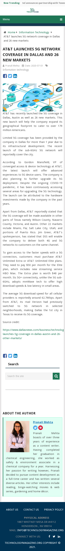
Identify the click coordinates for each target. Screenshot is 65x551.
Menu (6, 19)
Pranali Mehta (12, 65)
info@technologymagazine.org (40, 530)
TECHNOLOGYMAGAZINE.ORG (23, 542)
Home (11, 32)
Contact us (31, 509)
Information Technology (34, 32)
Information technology (16, 69)
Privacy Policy (53, 509)
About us (12, 509)
